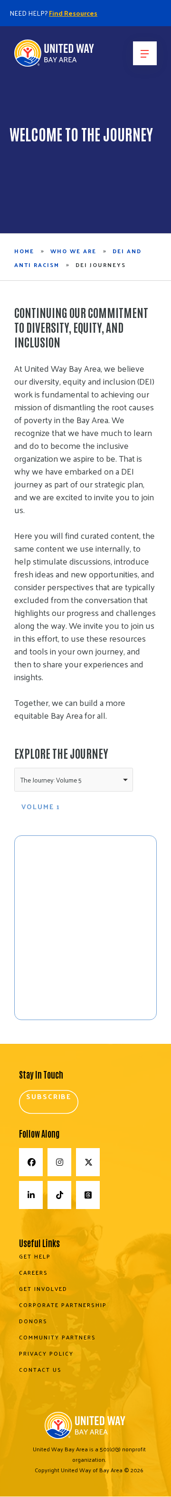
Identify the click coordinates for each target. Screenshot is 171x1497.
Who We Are (73, 251)
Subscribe (48, 1096)
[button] (145, 53)
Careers (33, 1273)
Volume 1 (40, 806)
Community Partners (57, 1337)
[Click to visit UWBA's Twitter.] (88, 1162)
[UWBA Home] (54, 56)
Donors (33, 1321)
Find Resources (73, 13)
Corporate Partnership (63, 1305)
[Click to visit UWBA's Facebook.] (31, 1162)
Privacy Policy (46, 1353)
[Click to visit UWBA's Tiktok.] (59, 1195)
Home (24, 251)
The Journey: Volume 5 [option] (51, 780)
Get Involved (43, 1289)
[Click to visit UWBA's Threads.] (88, 1195)
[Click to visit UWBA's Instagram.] (59, 1162)
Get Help (35, 1256)
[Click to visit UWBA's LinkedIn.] (31, 1195)
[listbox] (73, 780)
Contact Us (40, 1370)
